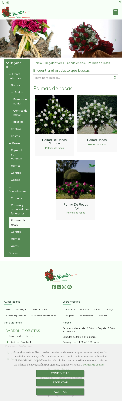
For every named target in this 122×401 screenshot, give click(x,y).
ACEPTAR (60, 391)
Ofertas (13, 253)
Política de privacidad (16, 315)
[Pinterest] (69, 287)
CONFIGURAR (60, 373)
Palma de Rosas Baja (75, 206)
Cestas (15, 136)
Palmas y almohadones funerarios (20, 209)
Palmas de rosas (54, 147)
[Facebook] (54, 287)
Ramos (15, 85)
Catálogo (109, 309)
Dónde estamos (86, 315)
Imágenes (69, 315)
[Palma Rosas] (97, 114)
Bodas (18, 92)
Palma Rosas (97, 140)
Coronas (16, 198)
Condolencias (17, 191)
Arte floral (84, 309)
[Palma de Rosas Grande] (54, 114)
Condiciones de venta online (43, 315)
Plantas (14, 246)
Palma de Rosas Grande (54, 141)
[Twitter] (59, 287)
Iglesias (18, 121)
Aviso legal (21, 309)
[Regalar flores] (7, 63)
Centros (16, 129)
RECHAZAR (60, 382)
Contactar (102, 315)
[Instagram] (64, 287)
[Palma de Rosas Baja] (76, 179)
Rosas (15, 143)
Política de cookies (94, 364)
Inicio (8, 309)
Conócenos (70, 309)
